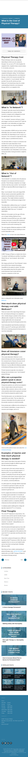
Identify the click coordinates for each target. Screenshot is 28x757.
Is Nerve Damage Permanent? (12, 607)
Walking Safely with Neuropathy (12, 623)
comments (17, 18)
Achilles (6, 571)
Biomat (6, 585)
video (8, 234)
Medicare (4, 300)
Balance (6, 581)
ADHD (5, 574)
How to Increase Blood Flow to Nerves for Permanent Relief (19, 687)
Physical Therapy (8, 18)
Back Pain (6, 578)
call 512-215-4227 (18, 551)
